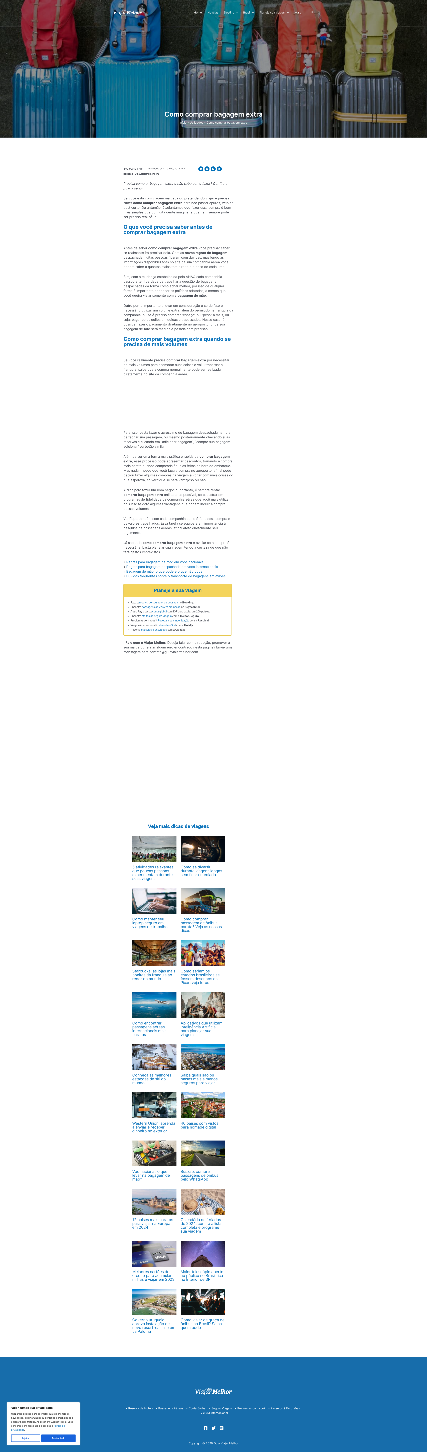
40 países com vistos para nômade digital (200, 1125)
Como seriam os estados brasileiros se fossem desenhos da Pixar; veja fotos (200, 977)
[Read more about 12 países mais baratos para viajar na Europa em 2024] (154, 1201)
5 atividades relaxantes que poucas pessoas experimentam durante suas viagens (152, 873)
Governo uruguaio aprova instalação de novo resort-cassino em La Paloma (153, 1326)
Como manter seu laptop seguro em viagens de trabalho (150, 923)
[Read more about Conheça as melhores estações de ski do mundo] (154, 1057)
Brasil (247, 12)
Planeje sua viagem (273, 12)
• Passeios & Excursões (284, 1408)
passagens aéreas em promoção (161, 607)
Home (198, 12)
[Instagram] (222, 1428)
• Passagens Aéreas (169, 1408)
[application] (236, 12)
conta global (159, 611)
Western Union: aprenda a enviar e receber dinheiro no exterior (153, 1127)
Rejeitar (26, 1438)
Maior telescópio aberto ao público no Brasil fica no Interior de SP (202, 1275)
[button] (200, 168)
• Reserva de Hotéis (139, 1408)
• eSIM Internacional (214, 1413)
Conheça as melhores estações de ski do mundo (151, 1079)
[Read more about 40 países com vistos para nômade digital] (203, 1105)
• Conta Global (196, 1408)
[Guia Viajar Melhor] (127, 12)
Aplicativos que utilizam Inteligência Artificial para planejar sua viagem (202, 1029)
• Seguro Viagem (220, 1408)
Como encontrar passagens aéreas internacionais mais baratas (149, 1029)
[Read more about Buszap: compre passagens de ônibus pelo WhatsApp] (203, 1153)
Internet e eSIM (167, 625)
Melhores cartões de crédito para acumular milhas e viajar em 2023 (153, 1275)
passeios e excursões (154, 629)
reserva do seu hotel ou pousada (158, 602)
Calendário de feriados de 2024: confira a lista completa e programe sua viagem (201, 1225)
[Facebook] (205, 1428)
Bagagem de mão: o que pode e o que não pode (164, 571)
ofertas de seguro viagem (157, 616)
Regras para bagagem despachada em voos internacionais (172, 567)
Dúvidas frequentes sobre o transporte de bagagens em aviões (176, 576)
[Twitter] (213, 1428)
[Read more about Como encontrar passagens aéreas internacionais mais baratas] (154, 1005)
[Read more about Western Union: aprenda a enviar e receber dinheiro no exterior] (154, 1105)
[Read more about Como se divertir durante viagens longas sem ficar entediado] (203, 849)
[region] (43, 1423)
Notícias (212, 12)
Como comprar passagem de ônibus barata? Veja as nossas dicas (201, 925)
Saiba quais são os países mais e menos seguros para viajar (199, 1079)
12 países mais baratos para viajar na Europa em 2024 (152, 1223)
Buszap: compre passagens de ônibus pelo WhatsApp (199, 1175)
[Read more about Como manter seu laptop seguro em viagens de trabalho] (154, 901)
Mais (298, 12)
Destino (229, 12)
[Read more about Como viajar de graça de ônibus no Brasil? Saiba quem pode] (203, 1302)
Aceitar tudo (58, 1438)
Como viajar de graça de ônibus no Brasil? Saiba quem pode (203, 1324)
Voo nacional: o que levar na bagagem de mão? (151, 1175)
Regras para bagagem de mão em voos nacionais (164, 562)
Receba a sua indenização (173, 620)
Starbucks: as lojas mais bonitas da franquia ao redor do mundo (153, 975)
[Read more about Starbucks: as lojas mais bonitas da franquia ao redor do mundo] (154, 953)
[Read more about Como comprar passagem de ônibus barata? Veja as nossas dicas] (203, 901)
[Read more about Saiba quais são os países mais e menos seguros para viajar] (203, 1057)
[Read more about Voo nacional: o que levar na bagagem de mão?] (154, 1153)
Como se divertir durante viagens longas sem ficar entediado (201, 871)
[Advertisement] (178, 405)
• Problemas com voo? (250, 1408)
